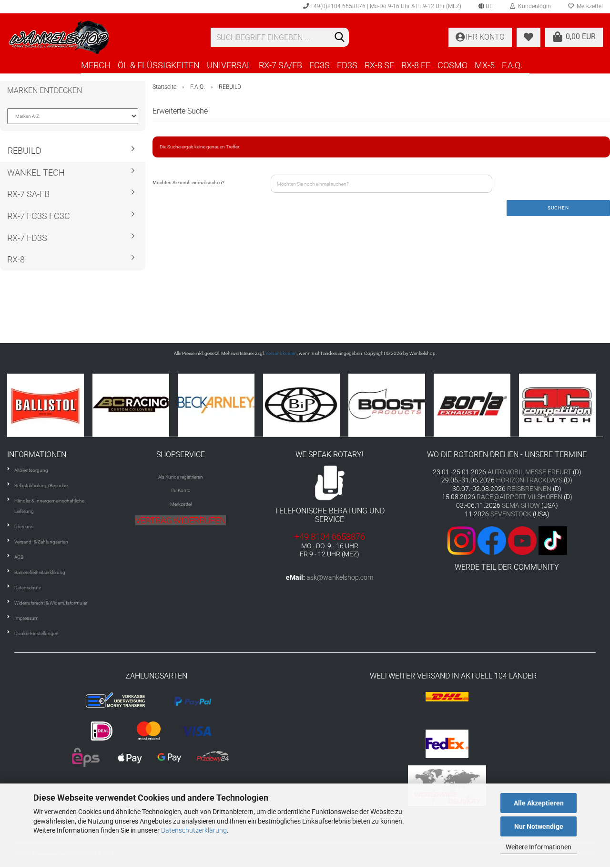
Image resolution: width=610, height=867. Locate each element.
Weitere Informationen (538, 847)
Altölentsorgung (31, 470)
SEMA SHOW (521, 505)
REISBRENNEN (529, 488)
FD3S (347, 65)
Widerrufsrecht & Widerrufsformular (50, 603)
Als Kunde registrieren (180, 477)
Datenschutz (27, 587)
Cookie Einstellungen (36, 633)
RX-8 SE (379, 65)
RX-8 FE (415, 65)
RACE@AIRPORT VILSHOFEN (520, 497)
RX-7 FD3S (27, 238)
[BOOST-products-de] (391, 405)
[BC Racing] (135, 405)
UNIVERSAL (229, 65)
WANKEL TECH (36, 172)
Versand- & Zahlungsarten (41, 541)
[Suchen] (340, 37)
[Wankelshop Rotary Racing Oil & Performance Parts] (101, 37)
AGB (18, 557)
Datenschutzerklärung (194, 830)
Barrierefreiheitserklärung (39, 572)
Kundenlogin (533, 6)
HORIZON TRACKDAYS (529, 480)
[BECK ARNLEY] (220, 405)
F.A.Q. (512, 65)
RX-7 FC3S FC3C (38, 216)
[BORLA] (476, 405)
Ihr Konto (181, 490)
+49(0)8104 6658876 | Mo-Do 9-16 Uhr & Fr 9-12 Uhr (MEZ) (385, 6)
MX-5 (485, 65)
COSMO (452, 65)
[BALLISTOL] (49, 405)
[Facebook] (492, 539)
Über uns (23, 526)
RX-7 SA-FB (28, 194)
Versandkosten (281, 353)
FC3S (319, 65)
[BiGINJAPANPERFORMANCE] (305, 405)
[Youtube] (521, 539)
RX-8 (16, 259)
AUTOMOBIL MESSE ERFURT (529, 472)
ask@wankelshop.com (339, 577)
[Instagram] (462, 539)
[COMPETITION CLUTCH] (561, 405)
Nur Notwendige (538, 826)
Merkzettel (181, 504)
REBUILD (24, 151)
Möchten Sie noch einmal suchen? (188, 182)
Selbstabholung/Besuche (41, 485)
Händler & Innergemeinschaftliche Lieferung (49, 506)
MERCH (96, 65)
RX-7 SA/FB (280, 65)
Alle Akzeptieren (539, 803)
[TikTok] (553, 539)
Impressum (26, 618)
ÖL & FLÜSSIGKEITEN (159, 65)
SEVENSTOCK (510, 514)
